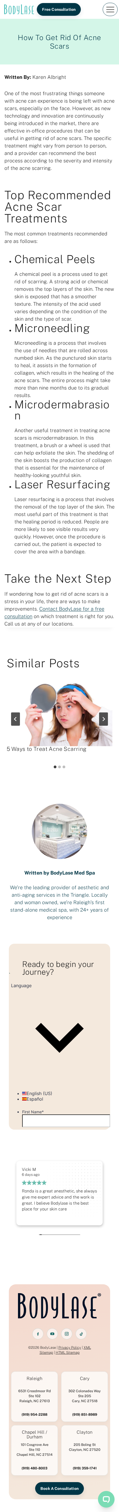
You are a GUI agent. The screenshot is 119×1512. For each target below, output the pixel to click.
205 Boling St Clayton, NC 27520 (84, 1447)
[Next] (103, 719)
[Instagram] (66, 1333)
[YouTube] (52, 1333)
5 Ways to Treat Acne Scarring (47, 749)
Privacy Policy (69, 1347)
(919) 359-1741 (85, 1468)
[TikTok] (81, 1333)
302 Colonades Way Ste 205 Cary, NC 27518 (84, 1396)
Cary (84, 1378)
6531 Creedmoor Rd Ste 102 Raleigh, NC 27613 (34, 1396)
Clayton (84, 1432)
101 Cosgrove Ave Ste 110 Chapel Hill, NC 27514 (35, 1450)
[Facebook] (37, 1333)
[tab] (55, 767)
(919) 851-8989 (84, 1414)
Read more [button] (31, 1217)
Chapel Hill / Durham (34, 1435)
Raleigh (34, 1378)
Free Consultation (59, 9)
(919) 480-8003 (34, 1468)
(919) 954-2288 (34, 1414)
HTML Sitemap (68, 1352)
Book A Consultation (59, 1488)
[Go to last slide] (15, 719)
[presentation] (59, 711)
